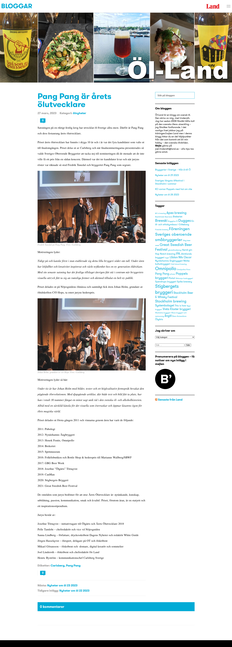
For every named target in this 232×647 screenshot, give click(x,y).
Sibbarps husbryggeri (184, 278)
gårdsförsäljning (174, 250)
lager (167, 258)
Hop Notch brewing (165, 253)
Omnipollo (165, 268)
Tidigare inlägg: (48, 590)
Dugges (184, 220)
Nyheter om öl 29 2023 (167, 175)
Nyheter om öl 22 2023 (74, 590)
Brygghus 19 (173, 221)
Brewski (161, 220)
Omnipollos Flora (183, 269)
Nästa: (42, 585)
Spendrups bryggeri (165, 281)
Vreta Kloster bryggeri (177, 309)
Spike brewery (184, 281)
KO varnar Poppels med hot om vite (173, 189)
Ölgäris (159, 319)
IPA (178, 253)
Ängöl (168, 316)
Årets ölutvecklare (179, 316)
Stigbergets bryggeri (167, 289)
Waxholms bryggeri (163, 313)
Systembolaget (164, 305)
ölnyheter (79, 113)
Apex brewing (177, 213)
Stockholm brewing (170, 301)
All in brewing (160, 213)
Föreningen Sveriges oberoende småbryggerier (173, 234)
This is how (180, 305)
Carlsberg (57, 565)
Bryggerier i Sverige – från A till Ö (173, 169)
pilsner (172, 274)
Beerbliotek (159, 217)
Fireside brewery (161, 230)
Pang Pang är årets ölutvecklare (74, 100)
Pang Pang (73, 565)
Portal (172, 278)
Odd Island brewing (179, 264)
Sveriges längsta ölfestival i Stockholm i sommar (169, 182)
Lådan (174, 257)
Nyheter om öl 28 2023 (167, 194)
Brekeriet (177, 216)
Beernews (168, 217)
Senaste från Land (170, 399)
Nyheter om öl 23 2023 (62, 585)
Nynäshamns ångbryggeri (169, 260)
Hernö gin (187, 249)
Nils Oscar (185, 257)
